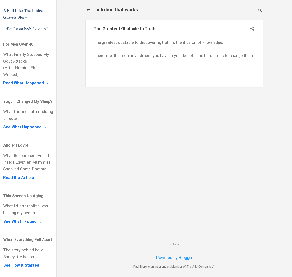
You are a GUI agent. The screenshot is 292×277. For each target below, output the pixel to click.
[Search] (260, 11)
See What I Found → (22, 221)
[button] (252, 29)
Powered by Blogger (174, 257)
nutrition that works (116, 9)
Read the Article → (21, 177)
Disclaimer (174, 244)
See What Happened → (25, 127)
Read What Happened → (26, 83)
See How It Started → (23, 265)
